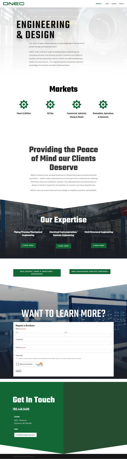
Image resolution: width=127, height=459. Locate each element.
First (17, 332)
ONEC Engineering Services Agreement (90, 272)
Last (65, 332)
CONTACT (121, 3)
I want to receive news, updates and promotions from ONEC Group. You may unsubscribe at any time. (49, 358)
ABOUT (107, 3)
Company (19, 339)
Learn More (28, 245)
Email (20, 347)
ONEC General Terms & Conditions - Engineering (37, 273)
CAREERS (113, 3)
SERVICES (98, 3)
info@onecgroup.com (25, 435)
